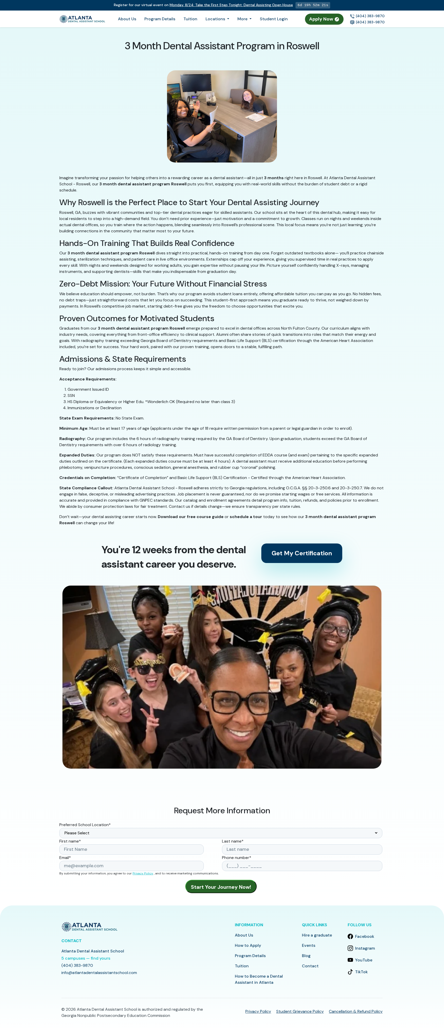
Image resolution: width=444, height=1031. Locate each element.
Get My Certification (302, 553)
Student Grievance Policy (300, 1011)
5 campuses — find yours (85, 958)
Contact (310, 966)
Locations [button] (216, 19)
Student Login (274, 19)
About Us (127, 19)
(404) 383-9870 (370, 16)
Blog (306, 955)
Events (308, 945)
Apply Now (321, 19)
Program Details (159, 19)
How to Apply (248, 945)
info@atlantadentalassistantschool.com (99, 972)
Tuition (190, 19)
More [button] (242, 19)
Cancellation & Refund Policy (356, 1011)
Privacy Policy (143, 873)
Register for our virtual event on (203, 5)
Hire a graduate (317, 935)
